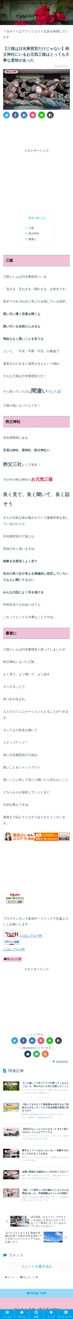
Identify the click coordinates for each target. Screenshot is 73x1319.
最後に (32, 239)
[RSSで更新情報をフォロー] (45, 1054)
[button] (65, 708)
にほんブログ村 (31, 935)
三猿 (31, 227)
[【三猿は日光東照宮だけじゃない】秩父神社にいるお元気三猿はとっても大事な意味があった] (24, 115)
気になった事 (13, 959)
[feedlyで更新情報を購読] (36, 1054)
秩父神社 (33, 233)
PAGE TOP (38, 1293)
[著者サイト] (27, 1054)
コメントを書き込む (36, 1266)
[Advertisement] (36, 132)
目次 (31, 217)
